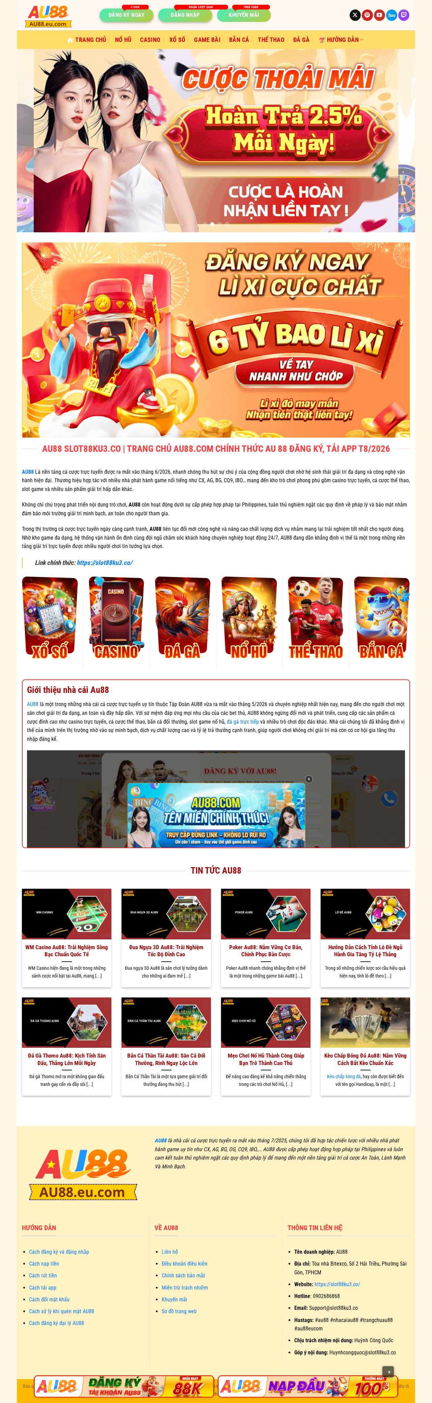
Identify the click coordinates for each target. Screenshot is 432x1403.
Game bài (207, 39)
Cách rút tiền (43, 1275)
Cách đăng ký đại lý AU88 (56, 1323)
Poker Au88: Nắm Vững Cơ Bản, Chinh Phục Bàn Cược (265, 951)
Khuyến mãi (174, 1299)
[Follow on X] (355, 15)
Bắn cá (239, 39)
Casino (150, 39)
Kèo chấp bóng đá (344, 1077)
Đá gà (301, 39)
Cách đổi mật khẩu (49, 1299)
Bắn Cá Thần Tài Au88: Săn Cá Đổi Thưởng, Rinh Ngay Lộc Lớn (166, 1059)
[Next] (399, 140)
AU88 (32, 704)
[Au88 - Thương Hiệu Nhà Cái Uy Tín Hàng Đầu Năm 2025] (55, 15)
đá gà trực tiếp (243, 722)
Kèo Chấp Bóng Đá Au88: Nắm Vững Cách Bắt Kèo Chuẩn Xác (365, 1059)
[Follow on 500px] (391, 15)
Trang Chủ (90, 39)
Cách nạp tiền (44, 1264)
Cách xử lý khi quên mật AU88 (61, 1311)
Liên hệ (170, 1252)
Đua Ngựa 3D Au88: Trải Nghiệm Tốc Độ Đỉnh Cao (166, 951)
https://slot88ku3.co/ (104, 563)
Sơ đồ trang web (179, 1311)
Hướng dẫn (343, 39)
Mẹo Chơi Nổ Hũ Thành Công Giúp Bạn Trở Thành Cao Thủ (266, 1059)
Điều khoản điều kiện (185, 1264)
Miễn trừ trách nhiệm (185, 1287)
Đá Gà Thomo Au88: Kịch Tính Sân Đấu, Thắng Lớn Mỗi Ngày (67, 1059)
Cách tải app (42, 1287)
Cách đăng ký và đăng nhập (59, 1252)
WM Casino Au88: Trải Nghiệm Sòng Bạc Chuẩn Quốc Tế (66, 951)
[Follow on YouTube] (379, 15)
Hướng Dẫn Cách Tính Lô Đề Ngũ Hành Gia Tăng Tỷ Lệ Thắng (365, 951)
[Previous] (33, 140)
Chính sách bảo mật (183, 1275)
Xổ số (177, 39)
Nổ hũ (123, 39)
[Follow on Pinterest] (367, 15)
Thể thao (271, 39)
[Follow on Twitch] (403, 15)
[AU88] (124, 1386)
